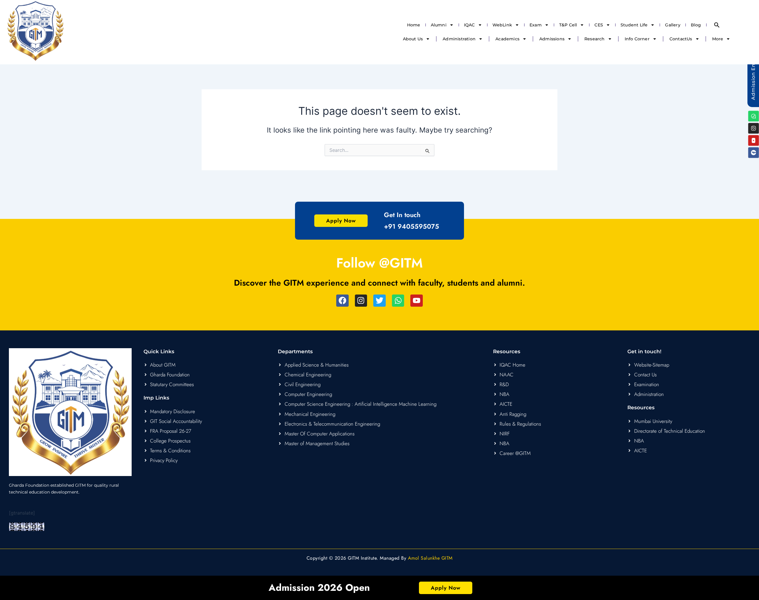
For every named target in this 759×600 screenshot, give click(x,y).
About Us (413, 39)
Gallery (672, 25)
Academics (507, 39)
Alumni (439, 25)
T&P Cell (568, 25)
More (717, 39)
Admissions (552, 39)
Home (413, 25)
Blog (696, 25)
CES (598, 25)
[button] (717, 25)
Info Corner (637, 39)
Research (594, 39)
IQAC (469, 25)
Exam (536, 25)
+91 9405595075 (411, 226)
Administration (459, 39)
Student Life (634, 25)
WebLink (502, 25)
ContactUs (680, 39)
